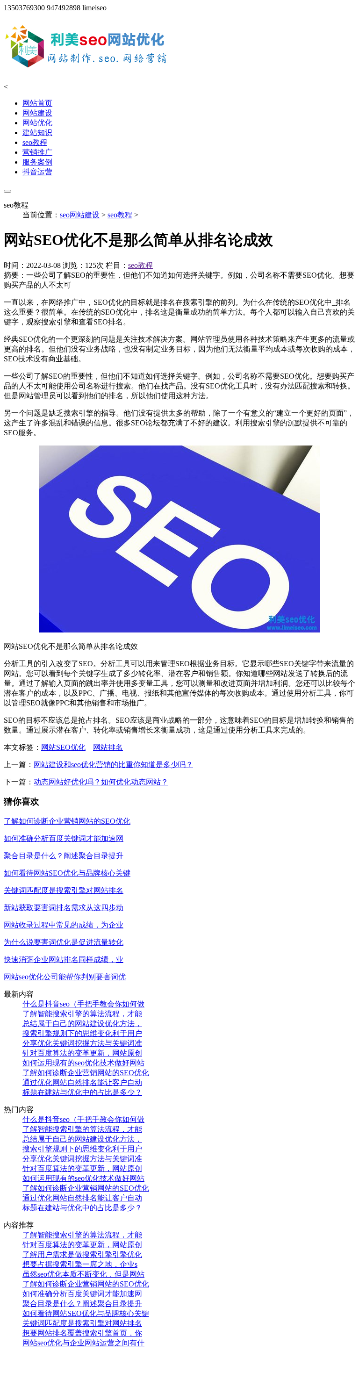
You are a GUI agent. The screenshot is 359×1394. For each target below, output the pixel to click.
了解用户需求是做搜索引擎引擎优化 (82, 1254)
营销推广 (37, 152)
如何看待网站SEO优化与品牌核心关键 (67, 873)
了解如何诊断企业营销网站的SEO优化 (67, 821)
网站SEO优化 (63, 747)
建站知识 (37, 133)
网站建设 (37, 113)
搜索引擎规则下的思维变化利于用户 (82, 1033)
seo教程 (34, 142)
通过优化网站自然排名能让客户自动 (82, 1082)
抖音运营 (37, 172)
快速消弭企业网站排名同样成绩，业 (63, 959)
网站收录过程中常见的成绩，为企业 (63, 925)
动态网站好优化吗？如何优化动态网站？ (101, 782)
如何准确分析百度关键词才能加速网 (63, 838)
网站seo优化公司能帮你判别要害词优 (65, 977)
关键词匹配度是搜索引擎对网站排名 (63, 890)
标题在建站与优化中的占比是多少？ (82, 1092)
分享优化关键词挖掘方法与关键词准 (82, 1043)
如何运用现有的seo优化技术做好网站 (83, 1063)
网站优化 (37, 123)
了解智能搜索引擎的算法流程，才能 (82, 1014)
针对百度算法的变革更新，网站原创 (82, 1053)
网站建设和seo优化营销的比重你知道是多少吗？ (113, 765)
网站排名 (108, 747)
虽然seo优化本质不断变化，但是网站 (83, 1274)
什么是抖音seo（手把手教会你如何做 (83, 1004)
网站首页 (37, 103)
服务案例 (37, 162)
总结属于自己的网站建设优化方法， (82, 1024)
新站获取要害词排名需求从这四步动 (63, 908)
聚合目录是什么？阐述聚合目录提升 (63, 856)
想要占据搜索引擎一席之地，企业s (79, 1264)
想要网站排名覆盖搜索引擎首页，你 (82, 1333)
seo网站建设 (80, 215)
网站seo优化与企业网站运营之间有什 (83, 1343)
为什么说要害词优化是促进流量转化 (63, 942)
